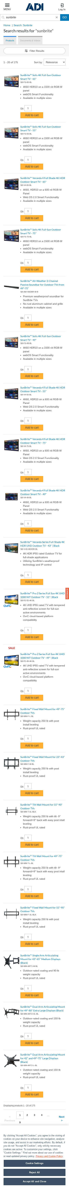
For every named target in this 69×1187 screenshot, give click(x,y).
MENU (7, 9)
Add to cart (32, 115)
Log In (61, 9)
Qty (22, 108)
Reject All (34, 1172)
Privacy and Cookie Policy (49, 1156)
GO (64, 17)
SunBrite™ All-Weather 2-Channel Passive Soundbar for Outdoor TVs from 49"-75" (42, 284)
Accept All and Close (34, 1181)
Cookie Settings (34, 1163)
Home (7, 25)
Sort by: (38, 62)
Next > (61, 1118)
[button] (67, 593)
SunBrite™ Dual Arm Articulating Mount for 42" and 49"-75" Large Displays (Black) (42, 1058)
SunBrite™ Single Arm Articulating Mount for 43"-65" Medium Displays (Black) (40, 959)
